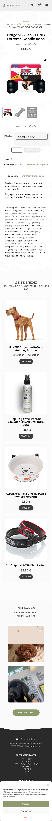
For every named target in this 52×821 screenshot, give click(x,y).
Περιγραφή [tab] (12, 176)
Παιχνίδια (36, 24)
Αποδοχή (26, 803)
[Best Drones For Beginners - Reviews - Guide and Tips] (12, 5)
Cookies (24, 817)
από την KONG (26, 44)
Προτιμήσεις (26, 811)
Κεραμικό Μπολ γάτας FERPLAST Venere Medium (26, 495)
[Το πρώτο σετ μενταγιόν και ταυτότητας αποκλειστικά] (26, 644)
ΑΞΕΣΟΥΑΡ (25, 24)
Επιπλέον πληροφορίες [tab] (33, 176)
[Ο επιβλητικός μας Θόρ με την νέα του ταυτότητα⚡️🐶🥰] (26, 684)
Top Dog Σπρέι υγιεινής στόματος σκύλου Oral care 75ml (26, 422)
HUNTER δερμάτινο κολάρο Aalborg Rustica (26, 348)
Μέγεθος (8, 136)
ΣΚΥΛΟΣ (14, 24)
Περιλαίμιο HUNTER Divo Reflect (26, 565)
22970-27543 (17, 746)
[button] (48, 784)
